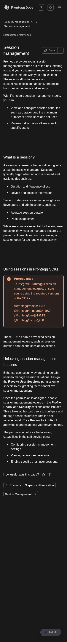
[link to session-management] (1, 50)
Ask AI (53, 632)
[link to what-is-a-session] (1, 157)
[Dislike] (50, 475)
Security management (17, 21)
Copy (52, 50)
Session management (17, 26)
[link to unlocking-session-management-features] (1, 362)
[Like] (43, 475)
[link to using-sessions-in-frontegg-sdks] (1, 269)
